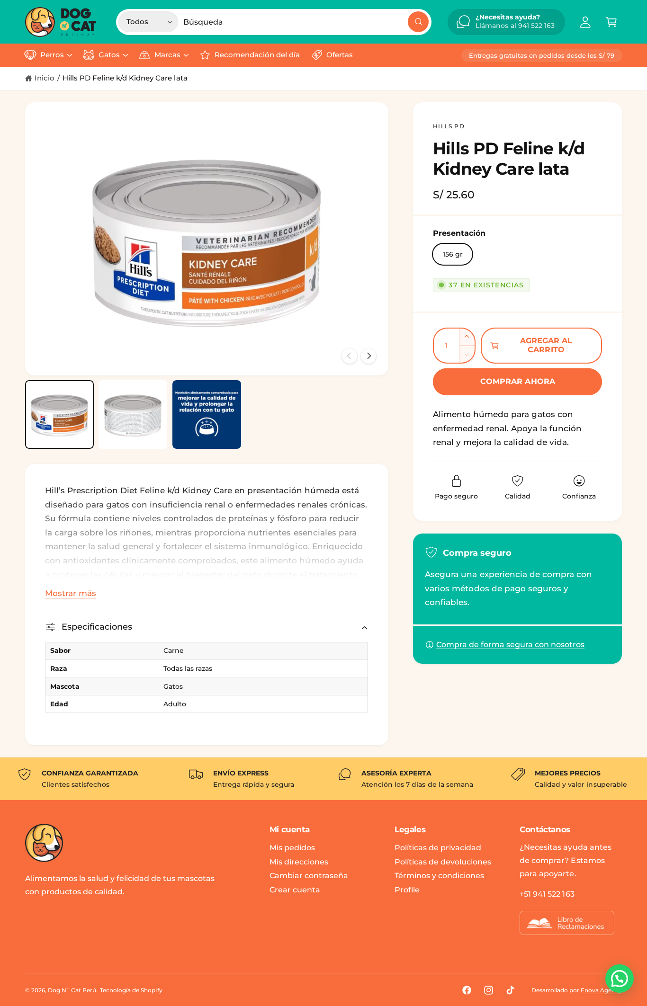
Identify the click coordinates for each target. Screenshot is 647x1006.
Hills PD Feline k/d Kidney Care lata (125, 78)
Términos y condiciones (439, 875)
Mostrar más (70, 593)
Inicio (44, 78)
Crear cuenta (295, 889)
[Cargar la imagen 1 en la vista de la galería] (59, 414)
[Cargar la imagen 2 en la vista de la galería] (133, 414)
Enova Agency (601, 990)
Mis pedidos (292, 847)
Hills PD (449, 126)
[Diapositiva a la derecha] (368, 356)
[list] (323, 778)
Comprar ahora (517, 381)
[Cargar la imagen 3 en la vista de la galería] (206, 414)
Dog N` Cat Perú (72, 990)
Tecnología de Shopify (131, 990)
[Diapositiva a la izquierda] (349, 356)
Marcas (167, 55)
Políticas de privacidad (438, 847)
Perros (52, 55)
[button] (611, 22)
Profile (407, 889)
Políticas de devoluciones (443, 861)
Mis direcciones (299, 861)
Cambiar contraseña (309, 875)
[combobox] (306, 22)
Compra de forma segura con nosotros (510, 644)
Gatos (109, 55)
